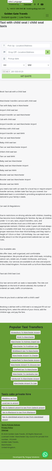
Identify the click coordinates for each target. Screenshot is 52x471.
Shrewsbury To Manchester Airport (25, 332)
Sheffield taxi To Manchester (25, 369)
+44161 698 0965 (16, 8)
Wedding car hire (9, 398)
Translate (27, 4)
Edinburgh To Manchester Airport (25, 378)
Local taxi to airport (10, 403)
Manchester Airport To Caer (25, 383)
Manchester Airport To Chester (25, 355)
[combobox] (6, 71)
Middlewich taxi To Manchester (25, 351)
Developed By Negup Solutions (26, 457)
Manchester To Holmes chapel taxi (25, 341)
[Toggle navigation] (47, 15)
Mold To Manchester (25, 337)
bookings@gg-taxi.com (35, 8)
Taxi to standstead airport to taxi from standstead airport (22, 418)
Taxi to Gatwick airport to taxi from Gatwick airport (23, 407)
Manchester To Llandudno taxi (25, 374)
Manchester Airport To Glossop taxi (25, 364)
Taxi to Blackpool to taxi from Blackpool (18, 412)
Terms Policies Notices (10, 425)
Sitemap (4, 430)
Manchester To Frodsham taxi (25, 346)
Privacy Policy (7, 427)
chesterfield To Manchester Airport (25, 360)
